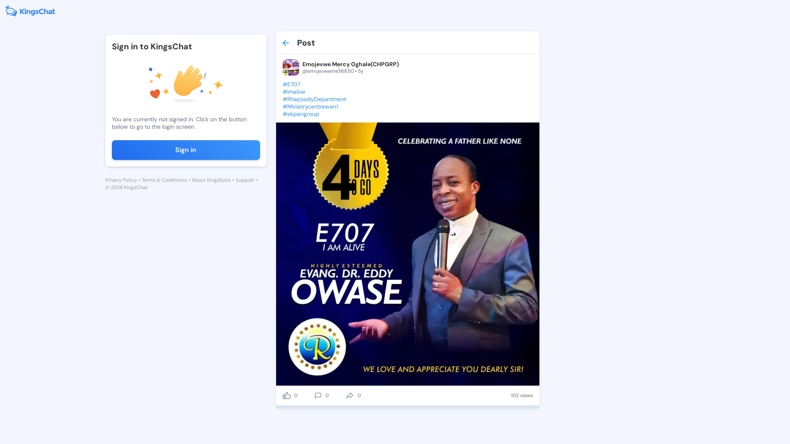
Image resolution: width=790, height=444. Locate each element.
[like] (287, 395)
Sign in (185, 150)
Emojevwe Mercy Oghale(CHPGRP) (350, 64)
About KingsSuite (211, 180)
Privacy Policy (121, 180)
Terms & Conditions (164, 180)
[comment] (318, 395)
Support (245, 180)
